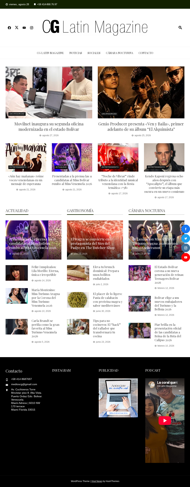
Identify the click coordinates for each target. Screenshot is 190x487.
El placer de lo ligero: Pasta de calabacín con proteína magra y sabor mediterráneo (107, 299)
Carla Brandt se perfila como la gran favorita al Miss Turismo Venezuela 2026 (45, 328)
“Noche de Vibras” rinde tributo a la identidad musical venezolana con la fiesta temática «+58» (118, 182)
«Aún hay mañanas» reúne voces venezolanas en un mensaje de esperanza (26, 180)
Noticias (75, 53)
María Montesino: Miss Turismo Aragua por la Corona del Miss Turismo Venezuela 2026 (46, 297)
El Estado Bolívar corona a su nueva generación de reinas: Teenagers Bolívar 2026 (169, 274)
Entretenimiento (17, 167)
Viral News (96, 481)
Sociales (94, 53)
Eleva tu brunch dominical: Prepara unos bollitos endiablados (106, 272)
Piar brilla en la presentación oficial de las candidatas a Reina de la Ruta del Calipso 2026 (168, 332)
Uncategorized (16, 114)
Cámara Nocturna (119, 53)
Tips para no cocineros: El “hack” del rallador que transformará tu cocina (107, 328)
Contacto (146, 53)
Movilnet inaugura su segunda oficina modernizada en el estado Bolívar (48, 126)
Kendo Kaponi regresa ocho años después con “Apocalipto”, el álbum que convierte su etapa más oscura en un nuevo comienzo (164, 184)
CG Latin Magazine (50, 53)
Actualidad (61, 167)
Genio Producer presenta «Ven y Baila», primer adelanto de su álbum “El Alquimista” (141, 126)
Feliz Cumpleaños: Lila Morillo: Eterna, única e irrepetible (45, 271)
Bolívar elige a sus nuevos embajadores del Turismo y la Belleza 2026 (168, 303)
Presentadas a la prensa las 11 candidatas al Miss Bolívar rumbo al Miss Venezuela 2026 (72, 180)
